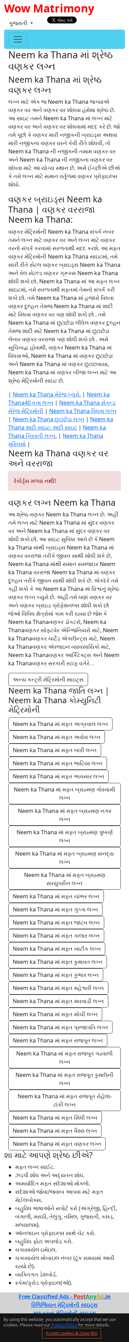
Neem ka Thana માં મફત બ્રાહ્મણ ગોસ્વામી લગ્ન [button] (65, 793)
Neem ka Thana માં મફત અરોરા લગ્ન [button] (56, 737)
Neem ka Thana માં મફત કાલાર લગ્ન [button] (56, 935)
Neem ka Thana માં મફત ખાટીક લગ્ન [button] (57, 948)
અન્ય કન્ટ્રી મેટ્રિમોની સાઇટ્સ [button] (48, 679)
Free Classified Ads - (65, 1296)
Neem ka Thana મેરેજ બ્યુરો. (47, 394)
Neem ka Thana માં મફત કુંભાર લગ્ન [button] (56, 975)
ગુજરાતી (19, 23)
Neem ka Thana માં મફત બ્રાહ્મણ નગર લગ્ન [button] (65, 815)
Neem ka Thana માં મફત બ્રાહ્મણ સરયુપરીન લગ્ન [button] (65, 879)
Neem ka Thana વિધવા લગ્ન (83, 411)
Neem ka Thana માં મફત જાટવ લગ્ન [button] (56, 922)
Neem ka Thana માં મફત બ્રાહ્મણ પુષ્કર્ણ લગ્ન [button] (65, 836)
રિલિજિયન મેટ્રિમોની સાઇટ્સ (64, 1305)
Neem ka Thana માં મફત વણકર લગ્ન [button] (57, 1144)
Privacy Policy (64, 1325)
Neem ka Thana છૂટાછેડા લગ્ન (48, 419)
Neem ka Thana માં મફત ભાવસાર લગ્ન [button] (58, 776)
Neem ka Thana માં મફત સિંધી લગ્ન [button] (55, 1117)
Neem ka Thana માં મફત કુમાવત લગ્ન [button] (58, 962)
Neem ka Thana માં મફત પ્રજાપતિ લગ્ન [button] (60, 1027)
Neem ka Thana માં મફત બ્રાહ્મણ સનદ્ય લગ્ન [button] (65, 858)
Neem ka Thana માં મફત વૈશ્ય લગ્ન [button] (55, 1130)
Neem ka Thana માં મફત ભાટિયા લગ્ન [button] (58, 763)
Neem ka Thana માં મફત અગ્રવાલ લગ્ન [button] (60, 724)
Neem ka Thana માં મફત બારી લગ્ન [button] (55, 750)
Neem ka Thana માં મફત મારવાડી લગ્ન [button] (58, 1001)
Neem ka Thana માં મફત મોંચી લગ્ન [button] (55, 1014)
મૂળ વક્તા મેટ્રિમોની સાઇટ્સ (64, 1313)
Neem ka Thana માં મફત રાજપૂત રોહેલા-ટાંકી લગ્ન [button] (65, 1100)
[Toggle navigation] (18, 39)
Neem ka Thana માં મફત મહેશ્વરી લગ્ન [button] (58, 988)
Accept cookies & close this (71, 1333)
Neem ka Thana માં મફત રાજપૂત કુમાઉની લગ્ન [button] (65, 1079)
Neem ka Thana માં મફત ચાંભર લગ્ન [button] (56, 896)
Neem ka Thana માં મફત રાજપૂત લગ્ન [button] (58, 1040)
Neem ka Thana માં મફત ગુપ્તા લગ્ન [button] (55, 909)
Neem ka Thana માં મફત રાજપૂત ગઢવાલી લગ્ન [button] (65, 1058)
